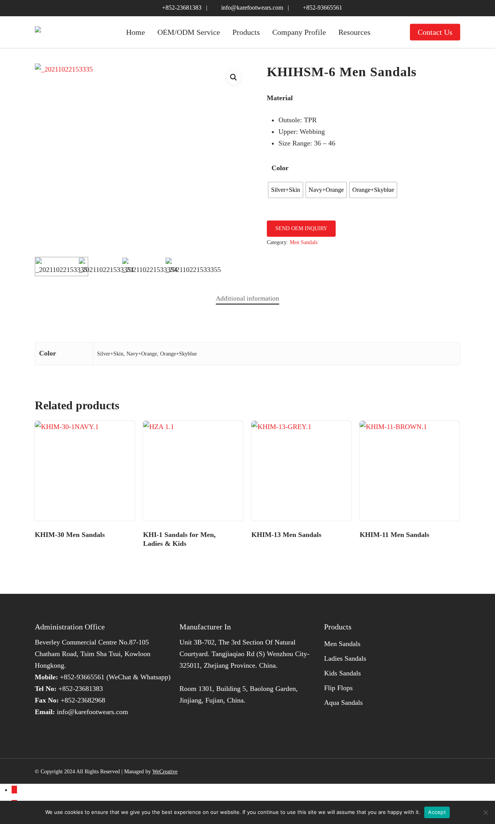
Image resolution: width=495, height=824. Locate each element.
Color (279, 167)
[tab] (247, 299)
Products (246, 32)
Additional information (247, 298)
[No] (485, 812)
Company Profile (299, 32)
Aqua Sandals (343, 702)
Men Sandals (303, 242)
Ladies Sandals (345, 658)
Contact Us (435, 32)
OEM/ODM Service (188, 32)
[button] (234, 77)
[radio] (285, 190)
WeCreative (165, 771)
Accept (437, 812)
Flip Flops (338, 688)
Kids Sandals (342, 673)
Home (135, 32)
